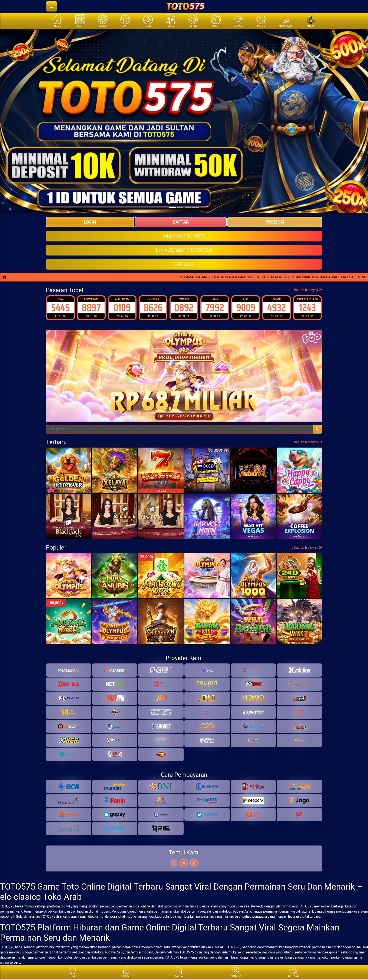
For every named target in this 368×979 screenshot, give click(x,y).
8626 (122, 308)
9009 (214, 308)
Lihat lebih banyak (305, 290)
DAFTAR (181, 222)
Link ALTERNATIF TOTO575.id (184, 250)
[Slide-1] (180, 207)
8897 (60, 308)
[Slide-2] (188, 207)
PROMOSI (274, 222)
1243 (276, 308)
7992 (184, 308)
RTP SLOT (184, 264)
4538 (307, 308)
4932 (245, 308)
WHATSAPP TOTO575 (184, 236)
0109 (91, 308)
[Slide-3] (195, 207)
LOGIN (90, 222)
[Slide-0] (172, 207)
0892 (153, 308)
